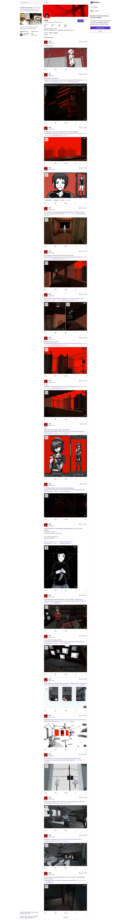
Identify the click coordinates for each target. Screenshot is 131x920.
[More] (86, 69)
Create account (100, 27)
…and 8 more (68, 200)
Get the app (30, 916)
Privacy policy (27, 913)
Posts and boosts (48, 37)
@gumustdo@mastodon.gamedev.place (52, 22)
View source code (28, 917)
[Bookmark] (76, 69)
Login (100, 31)
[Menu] (85, 20)
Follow (80, 21)
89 (44, 26)
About (33, 912)
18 (52, 26)
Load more (65, 917)
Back (47, 2)
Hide (84, 49)
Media (50, 33)
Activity (46, 33)
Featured (55, 33)
